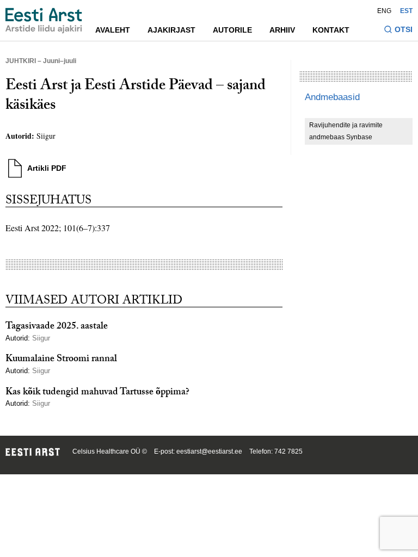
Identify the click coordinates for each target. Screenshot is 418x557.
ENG (384, 11)
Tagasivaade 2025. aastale (56, 327)
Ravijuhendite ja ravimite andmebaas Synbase (346, 131)
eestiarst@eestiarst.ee (209, 451)
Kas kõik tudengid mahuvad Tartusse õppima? (97, 393)
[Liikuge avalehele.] (43, 21)
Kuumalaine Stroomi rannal (61, 359)
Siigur (46, 136)
